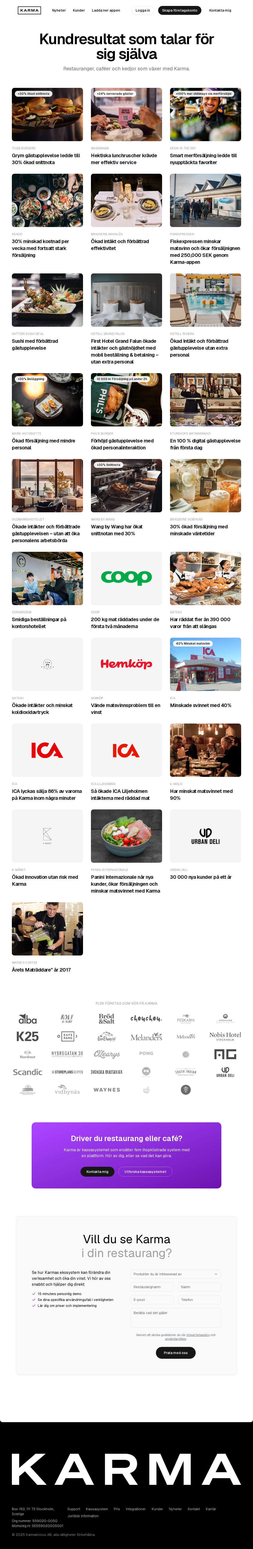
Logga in (143, 10)
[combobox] (175, 1274)
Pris (117, 1509)
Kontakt (194, 1509)
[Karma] (29, 10)
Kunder (79, 10)
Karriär (211, 1509)
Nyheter (59, 10)
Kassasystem (97, 1509)
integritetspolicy (198, 1335)
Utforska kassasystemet (145, 1171)
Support (73, 1509)
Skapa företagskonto (179, 10)
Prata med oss (176, 1353)
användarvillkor (175, 1339)
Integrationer (136, 1509)
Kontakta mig (220, 10)
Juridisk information (83, 1516)
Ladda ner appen (106, 10)
